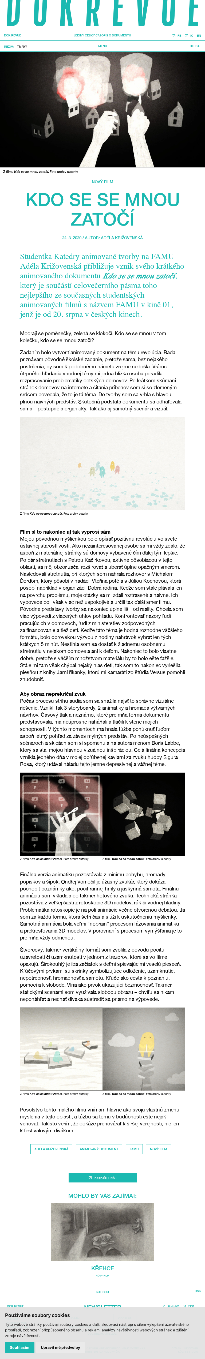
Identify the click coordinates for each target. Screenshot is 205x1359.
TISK (197, 1291)
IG (191, 36)
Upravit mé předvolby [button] (60, 1347)
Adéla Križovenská (122, 237)
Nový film (102, 181)
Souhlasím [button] (19, 1347)
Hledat (195, 46)
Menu (102, 46)
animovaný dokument (99, 1149)
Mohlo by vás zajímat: (102, 1195)
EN (199, 36)
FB (180, 36)
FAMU (134, 1149)
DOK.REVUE (12, 35)
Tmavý (22, 46)
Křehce (102, 1268)
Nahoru (102, 1292)
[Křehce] (102, 1232)
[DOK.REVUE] (102, 15)
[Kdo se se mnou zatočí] (102, 109)
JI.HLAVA (173, 1306)
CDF (191, 1306)
